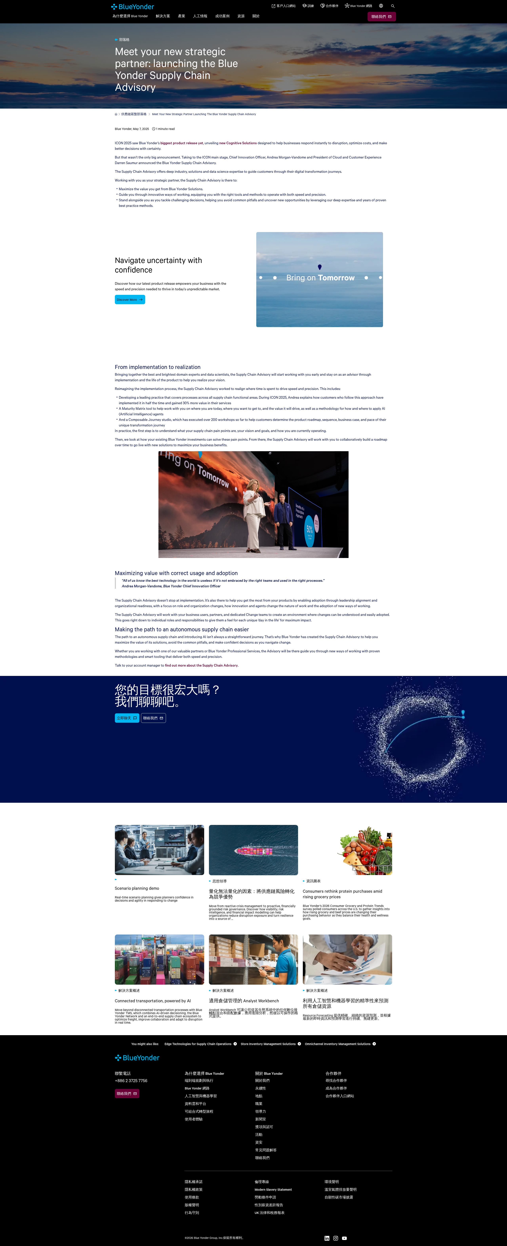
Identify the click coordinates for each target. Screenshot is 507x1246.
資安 (258, 1142)
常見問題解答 (266, 1150)
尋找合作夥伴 (336, 1080)
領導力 (260, 1111)
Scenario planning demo (159, 872)
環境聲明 (332, 1182)
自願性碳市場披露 (339, 1197)
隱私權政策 (194, 1189)
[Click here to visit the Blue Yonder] (116, 114)
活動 (258, 1134)
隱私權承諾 (194, 1182)
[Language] (381, 8)
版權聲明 (192, 1205)
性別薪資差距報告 (269, 1205)
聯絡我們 (262, 1158)
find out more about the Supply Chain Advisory (201, 665)
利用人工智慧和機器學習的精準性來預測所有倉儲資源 (347, 979)
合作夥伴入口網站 (340, 1096)
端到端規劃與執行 (199, 1080)
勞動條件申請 (265, 1197)
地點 (258, 1096)
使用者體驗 (194, 1119)
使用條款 (192, 1197)
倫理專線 (262, 1182)
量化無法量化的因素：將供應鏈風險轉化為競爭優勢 (253, 872)
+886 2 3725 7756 (131, 1081)
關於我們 (262, 1080)
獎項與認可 (264, 1127)
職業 (258, 1104)
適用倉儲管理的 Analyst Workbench (253, 979)
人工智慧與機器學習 (201, 1096)
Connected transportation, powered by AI (159, 979)
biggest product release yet (181, 142)
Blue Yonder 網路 (197, 1088)
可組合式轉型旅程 (199, 1111)
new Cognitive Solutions (238, 142)
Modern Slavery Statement (273, 1189)
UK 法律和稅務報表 (270, 1213)
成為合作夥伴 (336, 1088)
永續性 (260, 1088)
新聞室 (260, 1119)
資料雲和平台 (195, 1104)
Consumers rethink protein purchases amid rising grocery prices (347, 872)
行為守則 (192, 1213)
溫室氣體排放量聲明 (341, 1189)
